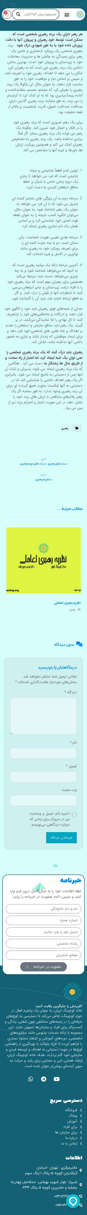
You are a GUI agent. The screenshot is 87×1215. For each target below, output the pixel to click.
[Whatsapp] (30, 1079)
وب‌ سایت (69, 790)
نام (73, 742)
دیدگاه (70, 692)
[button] (67, 14)
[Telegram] (43, 1079)
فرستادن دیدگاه (61, 837)
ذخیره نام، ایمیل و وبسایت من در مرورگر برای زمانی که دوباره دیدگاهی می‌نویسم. (49, 819)
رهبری (64, 428)
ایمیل (71, 766)
